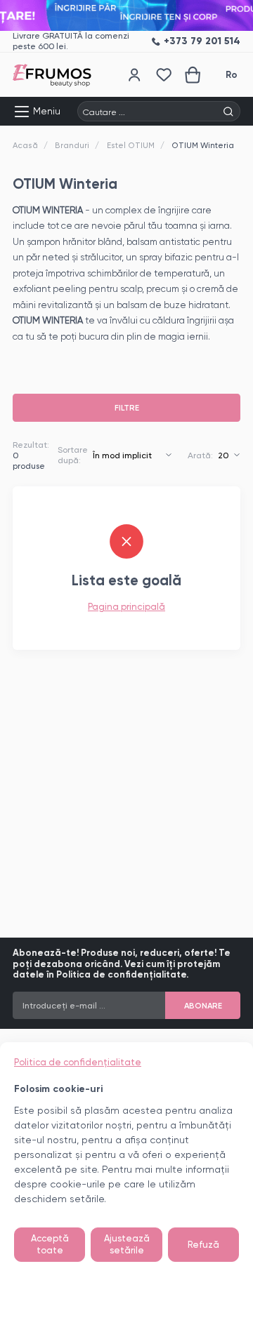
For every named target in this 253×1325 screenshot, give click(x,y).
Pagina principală (126, 606)
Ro (232, 74)
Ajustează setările (127, 1244)
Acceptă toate (50, 1244)
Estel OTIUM (131, 145)
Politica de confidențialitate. (122, 974)
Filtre (127, 408)
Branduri (72, 145)
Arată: (200, 455)
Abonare (203, 1006)
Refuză (203, 1244)
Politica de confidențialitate (77, 1062)
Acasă (25, 145)
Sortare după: (73, 455)
